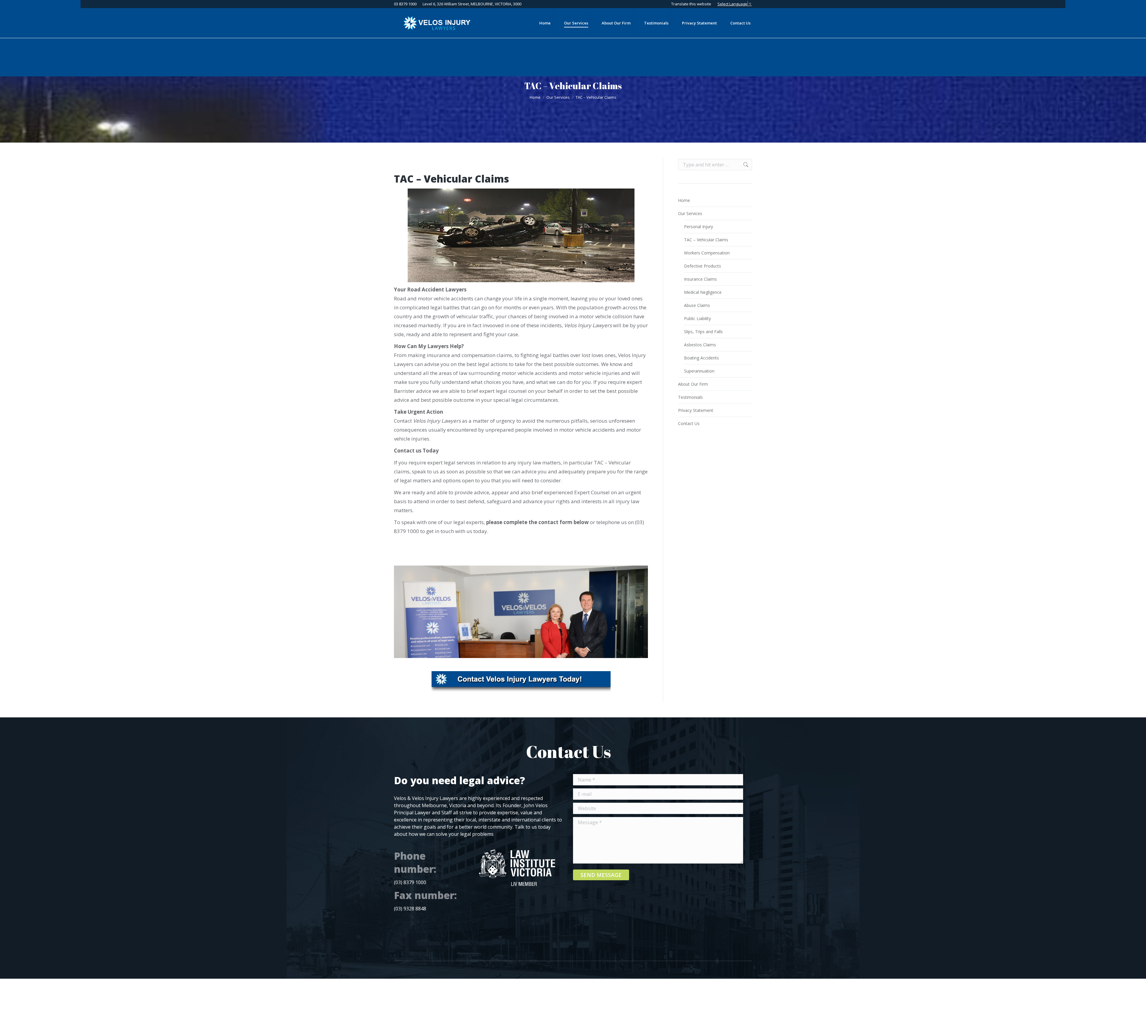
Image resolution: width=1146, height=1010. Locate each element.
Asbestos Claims (700, 345)
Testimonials (690, 397)
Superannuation (699, 371)
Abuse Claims (697, 305)
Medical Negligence (703, 292)
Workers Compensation (707, 253)
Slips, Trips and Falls (703, 331)
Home (684, 200)
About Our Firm (693, 384)
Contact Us (689, 423)
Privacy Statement (695, 410)
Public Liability (697, 318)
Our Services (690, 213)
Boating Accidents (701, 358)
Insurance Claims (700, 279)
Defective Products (702, 266)
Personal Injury (698, 226)
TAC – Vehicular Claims (706, 240)
